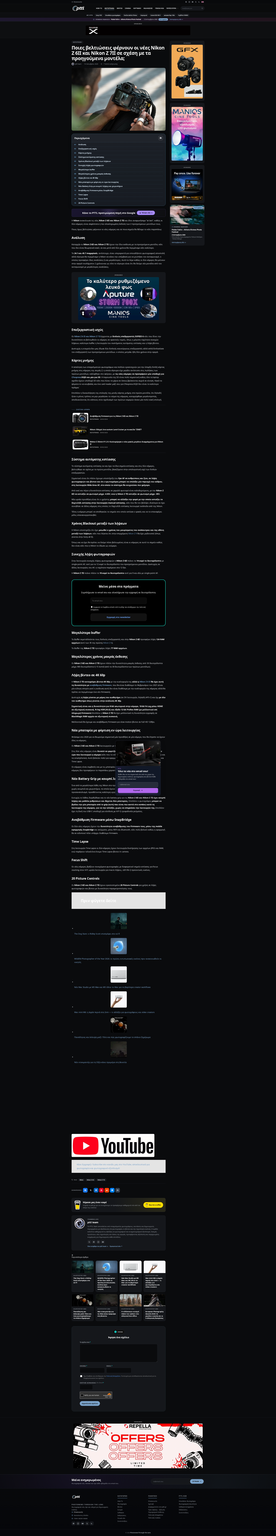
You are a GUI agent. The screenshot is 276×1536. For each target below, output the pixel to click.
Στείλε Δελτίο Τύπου (130, 15)
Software (137, 8)
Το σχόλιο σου (85, 1342)
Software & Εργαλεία (186, 1507)
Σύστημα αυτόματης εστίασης (91, 157)
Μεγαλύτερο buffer (86, 170)
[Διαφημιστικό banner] (138, 30)
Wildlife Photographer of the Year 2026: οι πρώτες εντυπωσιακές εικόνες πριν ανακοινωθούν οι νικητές (106, 1283)
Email (109, 1366)
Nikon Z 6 (107, 642)
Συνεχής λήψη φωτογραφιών (91, 165)
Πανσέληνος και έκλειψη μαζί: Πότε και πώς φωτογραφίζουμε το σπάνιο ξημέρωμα (112, 1037)
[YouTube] (192, 1)
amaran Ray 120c (169, 15)
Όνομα (83, 1366)
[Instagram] (189, 1)
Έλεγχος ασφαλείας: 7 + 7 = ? (92, 1383)
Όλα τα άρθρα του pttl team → (97, 1246)
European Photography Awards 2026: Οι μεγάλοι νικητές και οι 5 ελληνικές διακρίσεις (154, 1314)
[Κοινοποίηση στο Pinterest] (101, 1190)
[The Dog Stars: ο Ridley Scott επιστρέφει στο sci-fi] (119, 921)
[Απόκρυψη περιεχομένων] (160, 138)
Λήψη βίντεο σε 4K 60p (88, 178)
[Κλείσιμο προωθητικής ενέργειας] (158, 743)
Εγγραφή (195, 1481)
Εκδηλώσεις (148, 8)
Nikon (81, 1180)
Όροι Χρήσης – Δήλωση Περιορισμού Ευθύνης (156, 1511)
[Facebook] (186, 1)
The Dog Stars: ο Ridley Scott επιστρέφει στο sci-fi (97, 933)
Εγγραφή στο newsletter (118, 617)
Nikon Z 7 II (101, 1180)
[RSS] (199, 1)
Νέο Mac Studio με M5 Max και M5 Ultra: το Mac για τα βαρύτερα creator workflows (112, 987)
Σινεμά (128, 8)
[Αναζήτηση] (202, 8)
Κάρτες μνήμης (85, 153)
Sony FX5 (99, 15)
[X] (195, 1)
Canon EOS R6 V (156, 15)
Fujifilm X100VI (183, 15)
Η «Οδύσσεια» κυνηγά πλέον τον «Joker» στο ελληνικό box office (130, 1313)
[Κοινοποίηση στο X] (90, 1190)
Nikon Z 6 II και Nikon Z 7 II (87, 336)
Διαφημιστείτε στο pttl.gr (157, 1507)
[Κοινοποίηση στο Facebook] (85, 1190)
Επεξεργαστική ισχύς (87, 149)
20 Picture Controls (86, 203)
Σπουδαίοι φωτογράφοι (112, 15)
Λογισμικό (143, 15)
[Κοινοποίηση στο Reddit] (107, 1190)
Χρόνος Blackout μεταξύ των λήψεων (94, 161)
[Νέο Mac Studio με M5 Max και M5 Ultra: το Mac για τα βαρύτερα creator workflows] (119, 974)
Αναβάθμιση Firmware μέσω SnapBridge (95, 190)
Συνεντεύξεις (122, 1521)
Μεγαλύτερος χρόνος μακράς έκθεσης (94, 174)
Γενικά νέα (159, 8)
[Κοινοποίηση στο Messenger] (112, 1190)
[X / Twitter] (89, 1242)
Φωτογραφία (109, 8)
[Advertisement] (119, 1083)
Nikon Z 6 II (145, 681)
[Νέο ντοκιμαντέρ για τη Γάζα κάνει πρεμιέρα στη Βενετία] (119, 1049)
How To (99, 8)
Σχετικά (151, 1504)
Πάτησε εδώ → (147, 213)
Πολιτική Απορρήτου (113, 1376)
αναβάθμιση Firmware (101, 685)
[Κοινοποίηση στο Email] (117, 1190)
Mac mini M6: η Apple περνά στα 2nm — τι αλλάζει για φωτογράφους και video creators (114, 1012)
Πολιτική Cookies (154, 1518)
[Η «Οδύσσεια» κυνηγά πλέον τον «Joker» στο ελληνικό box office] (131, 1300)
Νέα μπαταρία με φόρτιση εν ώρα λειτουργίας (98, 182)
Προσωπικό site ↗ (116, 1246)
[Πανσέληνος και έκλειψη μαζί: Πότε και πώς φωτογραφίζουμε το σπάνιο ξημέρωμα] (119, 1024)
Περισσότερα (171, 8)
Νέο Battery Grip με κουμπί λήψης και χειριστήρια (100, 186)
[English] (202, 1)
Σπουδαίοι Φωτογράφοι (187, 1501)
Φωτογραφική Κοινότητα (188, 1504)
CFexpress (76, 377)
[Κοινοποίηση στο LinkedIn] (96, 1190)
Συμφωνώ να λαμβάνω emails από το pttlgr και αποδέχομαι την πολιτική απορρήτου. (118, 608)
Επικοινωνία (78, 1512)
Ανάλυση (82, 144)
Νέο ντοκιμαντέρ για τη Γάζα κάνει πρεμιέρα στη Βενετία (100, 1062)
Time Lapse (83, 195)
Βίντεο (119, 8)
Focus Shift (83, 199)
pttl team (78, 64)
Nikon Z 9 (132, 533)
